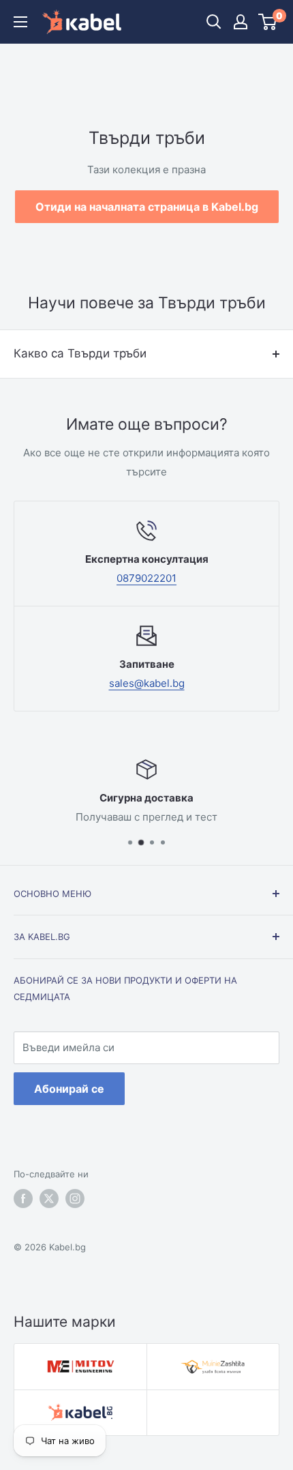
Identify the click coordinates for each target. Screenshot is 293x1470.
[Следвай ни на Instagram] (74, 1198)
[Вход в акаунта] (240, 21)
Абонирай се (69, 1089)
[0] (268, 22)
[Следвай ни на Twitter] (49, 1198)
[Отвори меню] (20, 21)
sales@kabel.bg (147, 683)
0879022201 (146, 578)
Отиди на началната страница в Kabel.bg (146, 207)
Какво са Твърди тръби (80, 353)
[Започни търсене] (213, 21)
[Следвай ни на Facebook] (23, 1198)
